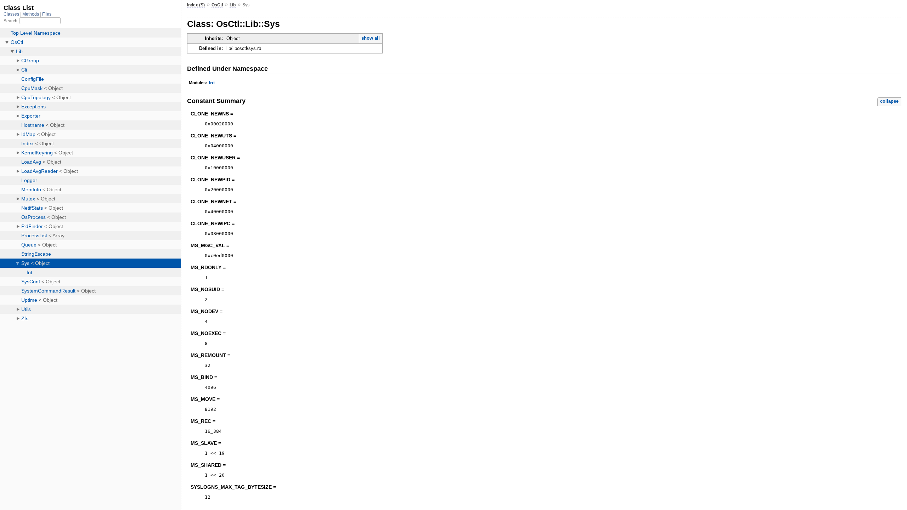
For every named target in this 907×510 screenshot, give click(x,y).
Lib (233, 4)
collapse (889, 101)
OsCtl (217, 4)
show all (370, 38)
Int (212, 82)
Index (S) (196, 4)
